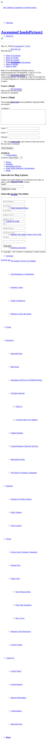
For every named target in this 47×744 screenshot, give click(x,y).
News (8, 168)
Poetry (8, 171)
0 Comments (17, 46)
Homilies (9, 164)
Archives (4, 158)
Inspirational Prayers (13, 166)
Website (4, 137)
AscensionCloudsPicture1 (22, 32)
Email (4, 133)
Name (4, 128)
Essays (8, 162)
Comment (5, 108)
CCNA (27, 46)
